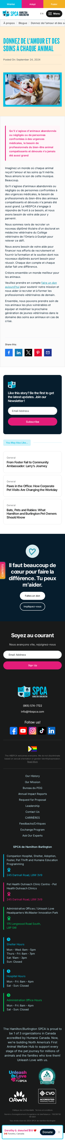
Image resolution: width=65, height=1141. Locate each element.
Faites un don (32, 595)
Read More (32, 761)
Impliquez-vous (32, 606)
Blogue (23, 23)
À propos (9, 23)
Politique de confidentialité (23, 1110)
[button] (42, 13)
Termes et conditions (44, 1110)
